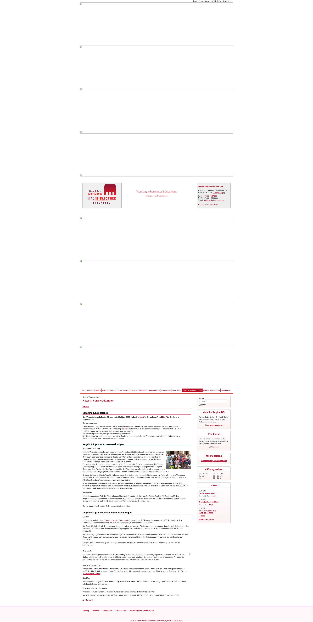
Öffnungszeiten (211, 204)
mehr (214, 496)
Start (83, 390)
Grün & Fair (176, 390)
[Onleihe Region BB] (214, 425)
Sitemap (86, 611)
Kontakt (201, 204)
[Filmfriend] (214, 447)
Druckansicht (87, 600)
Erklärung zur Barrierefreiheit (142, 611)
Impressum (107, 611)
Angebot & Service (94, 390)
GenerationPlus (154, 390)
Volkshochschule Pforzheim (116, 520)
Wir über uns (226, 390)
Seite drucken (177, 621)
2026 (134, 621)
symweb (168, 621)
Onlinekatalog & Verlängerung (214, 461)
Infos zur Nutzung (109, 390)
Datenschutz (121, 611)
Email (125, 429)
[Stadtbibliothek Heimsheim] (101, 204)
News (86, 406)
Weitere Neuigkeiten (206, 519)
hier (141, 417)
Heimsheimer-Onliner (91, 574)
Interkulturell (166, 390)
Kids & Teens (122, 390)
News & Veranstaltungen (192, 390)
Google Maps (218, 193)
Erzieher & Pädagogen (137, 390)
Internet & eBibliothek (211, 390)
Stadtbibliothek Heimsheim (145, 621)
